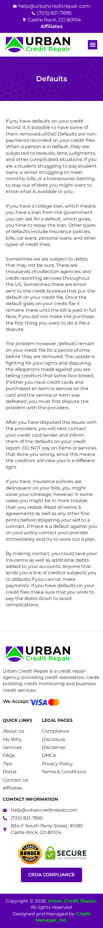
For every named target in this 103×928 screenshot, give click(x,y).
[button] (92, 44)
